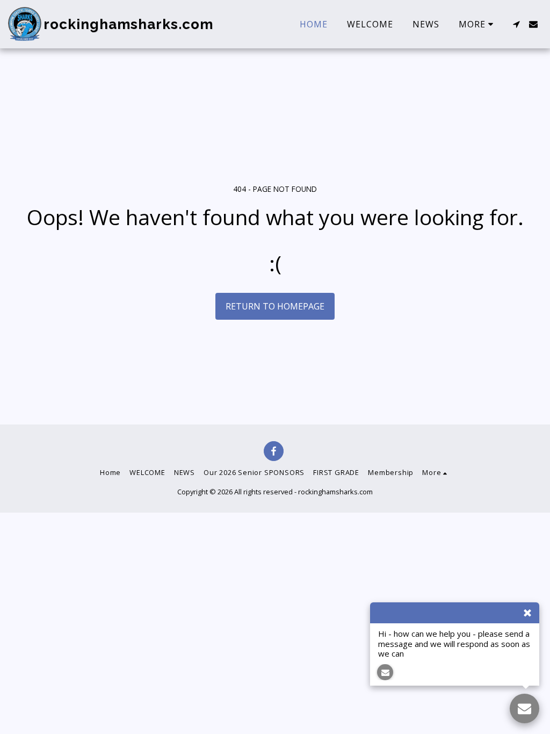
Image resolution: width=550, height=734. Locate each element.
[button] (516, 24)
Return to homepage (275, 306)
